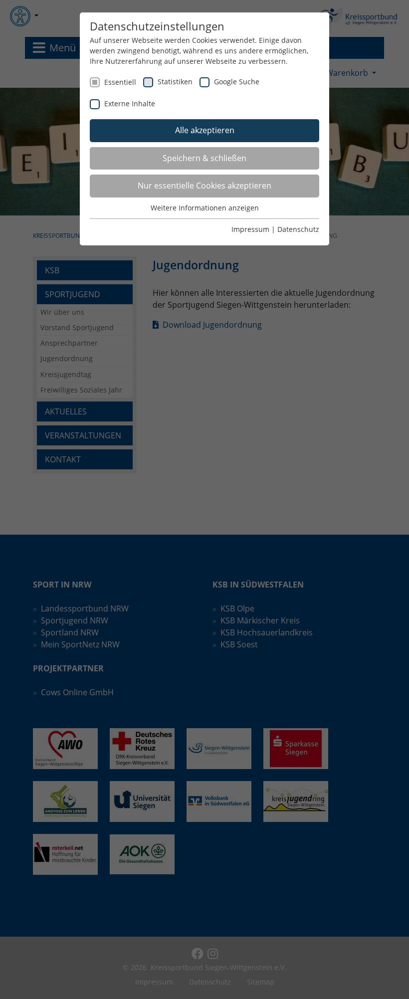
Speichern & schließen (204, 158)
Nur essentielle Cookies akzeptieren (204, 185)
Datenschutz (298, 229)
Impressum (250, 229)
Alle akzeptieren (204, 130)
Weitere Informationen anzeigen (205, 207)
